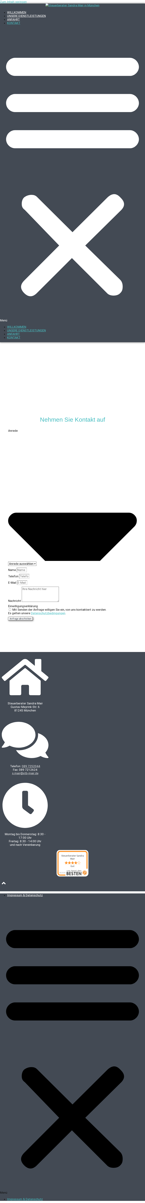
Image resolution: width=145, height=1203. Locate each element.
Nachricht (15, 601)
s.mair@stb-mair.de (25, 773)
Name (12, 570)
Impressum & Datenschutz (25, 895)
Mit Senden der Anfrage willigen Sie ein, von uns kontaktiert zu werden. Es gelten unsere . (57, 611)
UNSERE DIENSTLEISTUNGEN (26, 16)
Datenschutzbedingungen (48, 613)
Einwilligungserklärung (23, 606)
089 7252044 (31, 766)
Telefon (13, 576)
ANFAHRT (13, 19)
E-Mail (12, 582)
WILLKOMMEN (16, 12)
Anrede (13, 430)
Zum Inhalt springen (13, 2)
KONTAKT (13, 23)
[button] (72, 175)
